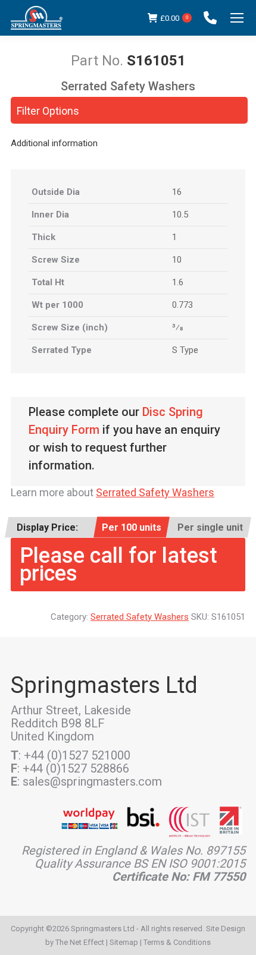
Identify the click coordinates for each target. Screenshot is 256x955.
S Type (185, 350)
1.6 (177, 282)
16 (177, 192)
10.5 (180, 214)
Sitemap (124, 942)
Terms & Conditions (177, 942)
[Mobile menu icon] (237, 18)
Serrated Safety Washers (155, 492)
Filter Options (48, 111)
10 (177, 259)
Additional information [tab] (54, 143)
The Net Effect (79, 942)
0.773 (182, 305)
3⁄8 (177, 327)
